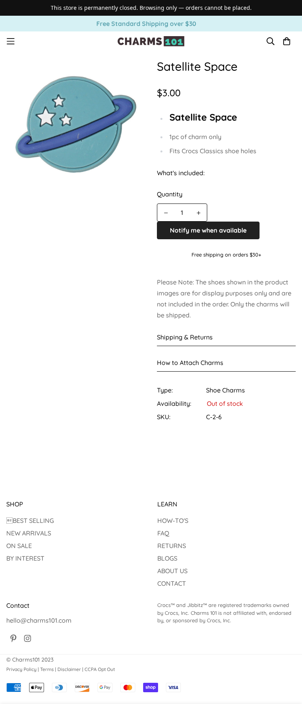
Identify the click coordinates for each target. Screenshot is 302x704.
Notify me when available (208, 230)
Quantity (169, 194)
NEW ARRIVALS (28, 533)
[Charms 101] (151, 41)
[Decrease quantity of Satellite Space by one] (165, 213)
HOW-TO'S (172, 520)
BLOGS (167, 558)
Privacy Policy (21, 669)
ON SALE (19, 546)
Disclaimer (69, 669)
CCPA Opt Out (100, 669)
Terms (47, 669)
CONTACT (171, 583)
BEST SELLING (30, 520)
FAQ (163, 533)
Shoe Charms (225, 390)
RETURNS (171, 546)
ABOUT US (172, 571)
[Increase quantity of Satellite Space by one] (198, 213)
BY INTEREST (25, 558)
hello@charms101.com (39, 620)
